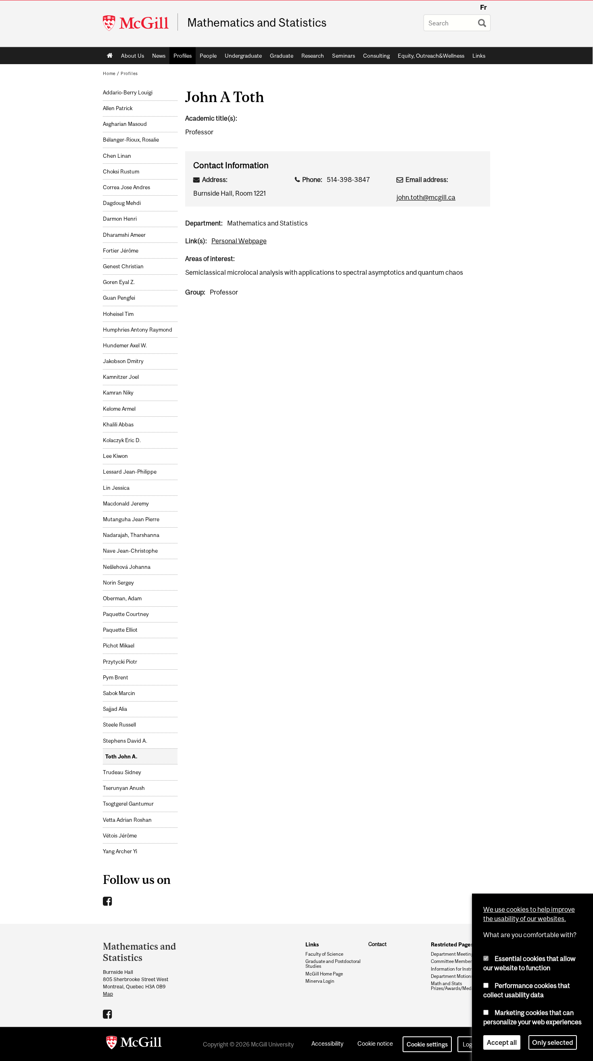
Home (110, 55)
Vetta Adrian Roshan (127, 820)
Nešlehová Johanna (126, 567)
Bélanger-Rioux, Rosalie (131, 140)
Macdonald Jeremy (126, 504)
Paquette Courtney (126, 614)
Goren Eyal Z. (119, 282)
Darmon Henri (120, 219)
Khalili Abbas (118, 425)
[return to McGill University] (134, 1044)
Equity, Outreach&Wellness (431, 55)
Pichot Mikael (118, 646)
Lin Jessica (116, 488)
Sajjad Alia (115, 709)
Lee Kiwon (115, 456)
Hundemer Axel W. (125, 346)
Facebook (108, 901)
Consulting (376, 55)
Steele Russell (119, 725)
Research (312, 55)
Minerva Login (319, 981)
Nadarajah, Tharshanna (131, 535)
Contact (377, 944)
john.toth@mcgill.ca (426, 197)
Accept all (502, 1042)
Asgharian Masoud (125, 124)
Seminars (343, 55)
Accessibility (327, 1043)
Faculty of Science (324, 954)
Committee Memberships (457, 961)
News (158, 55)
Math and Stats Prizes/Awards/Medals (454, 986)
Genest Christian (123, 266)
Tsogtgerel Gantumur (128, 804)
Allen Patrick (117, 108)
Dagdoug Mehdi (122, 203)
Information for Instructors (457, 969)
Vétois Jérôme (120, 836)
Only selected (552, 1042)
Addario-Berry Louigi (127, 93)
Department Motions (452, 976)
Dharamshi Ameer (124, 235)
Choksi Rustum (121, 172)
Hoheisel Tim (118, 314)
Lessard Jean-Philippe (130, 472)
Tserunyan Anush (124, 788)
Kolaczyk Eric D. (122, 440)
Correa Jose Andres (126, 187)
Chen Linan (117, 156)
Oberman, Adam (122, 598)
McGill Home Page (324, 973)
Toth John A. (121, 757)
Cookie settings (427, 1044)
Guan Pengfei (119, 298)
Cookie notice (375, 1043)
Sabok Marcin (119, 693)
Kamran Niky (118, 393)
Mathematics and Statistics (257, 23)
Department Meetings (453, 954)
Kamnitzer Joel (121, 377)
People (208, 55)
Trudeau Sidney (122, 772)
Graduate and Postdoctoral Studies (333, 964)
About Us (132, 55)
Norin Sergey (118, 583)
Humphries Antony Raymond (137, 330)
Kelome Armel (119, 409)
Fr (483, 7)
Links (478, 55)
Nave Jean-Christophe (130, 551)
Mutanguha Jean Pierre (131, 519)
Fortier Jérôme (120, 251)
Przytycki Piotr (120, 662)
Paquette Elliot (120, 630)
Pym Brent (115, 678)
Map (108, 994)
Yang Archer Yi (120, 851)
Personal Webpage (239, 240)
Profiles (182, 55)
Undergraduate (243, 55)
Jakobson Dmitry (123, 361)
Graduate (281, 55)
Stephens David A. (125, 741)
